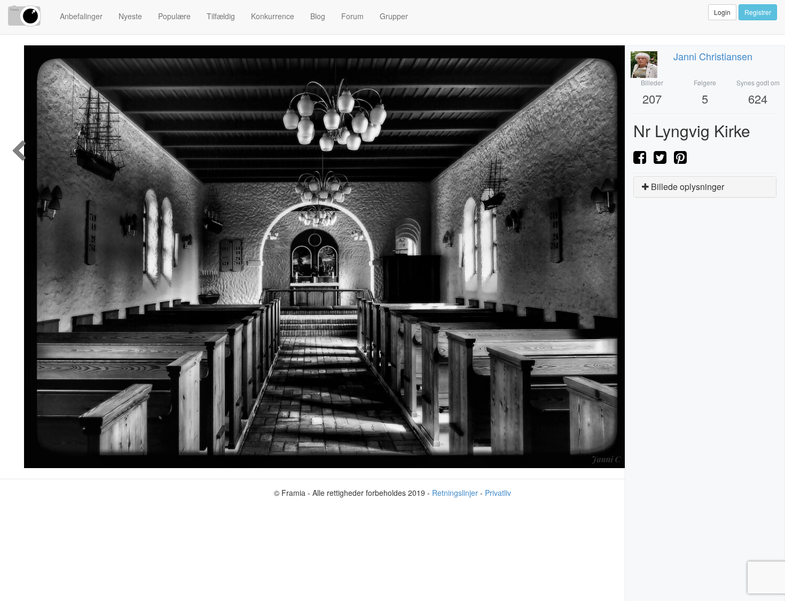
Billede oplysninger (686, 186)
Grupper (394, 16)
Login (722, 12)
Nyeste (130, 16)
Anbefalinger (81, 16)
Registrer (757, 12)
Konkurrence (272, 16)
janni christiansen (712, 56)
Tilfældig (221, 16)
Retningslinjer (455, 492)
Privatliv (498, 492)
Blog (317, 16)
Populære (174, 16)
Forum (352, 16)
